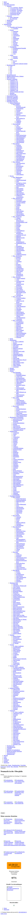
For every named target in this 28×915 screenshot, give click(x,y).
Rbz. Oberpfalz (14, 766)
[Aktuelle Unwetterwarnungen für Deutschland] (14, 890)
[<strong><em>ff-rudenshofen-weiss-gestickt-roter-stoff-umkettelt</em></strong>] (20, 783)
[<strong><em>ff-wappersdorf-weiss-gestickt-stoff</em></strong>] (9, 803)
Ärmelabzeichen (16, 765)
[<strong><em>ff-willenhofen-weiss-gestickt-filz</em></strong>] (20, 803)
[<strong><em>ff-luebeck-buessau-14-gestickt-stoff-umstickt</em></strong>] (9, 854)
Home (9, 765)
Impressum (6, 909)
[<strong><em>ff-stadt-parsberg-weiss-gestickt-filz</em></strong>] (9, 792)
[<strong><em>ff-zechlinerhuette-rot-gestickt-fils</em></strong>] (20, 853)
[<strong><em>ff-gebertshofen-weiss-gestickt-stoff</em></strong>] (9, 781)
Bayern (8, 766)
